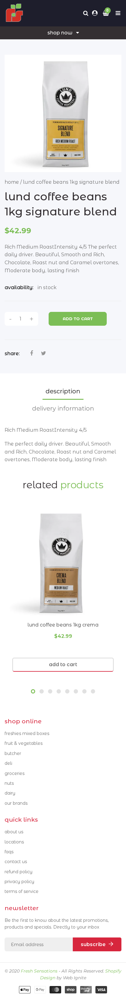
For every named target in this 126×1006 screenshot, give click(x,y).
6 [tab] (76, 691)
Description (63, 391)
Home (12, 182)
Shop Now (59, 33)
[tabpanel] (63, 589)
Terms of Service (22, 891)
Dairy (10, 793)
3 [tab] (50, 691)
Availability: (19, 287)
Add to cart (78, 318)
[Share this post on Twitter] (43, 353)
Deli (8, 763)
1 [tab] (33, 691)
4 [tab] (59, 691)
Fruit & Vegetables (24, 743)
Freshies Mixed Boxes (27, 733)
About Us (14, 832)
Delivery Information (63, 408)
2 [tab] (41, 691)
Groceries (14, 773)
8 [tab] (93, 691)
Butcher (13, 753)
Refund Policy (18, 871)
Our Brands (16, 803)
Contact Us (16, 861)
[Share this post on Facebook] (31, 353)
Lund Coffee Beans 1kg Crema (63, 625)
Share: (12, 353)
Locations (14, 842)
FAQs (9, 852)
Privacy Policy (19, 881)
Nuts (9, 783)
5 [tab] (67, 691)
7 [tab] (84, 691)
